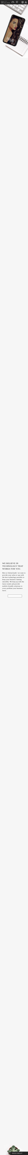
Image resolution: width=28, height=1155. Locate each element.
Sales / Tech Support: (4, 2)
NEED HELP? (17, 1153)
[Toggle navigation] (17, 2)
